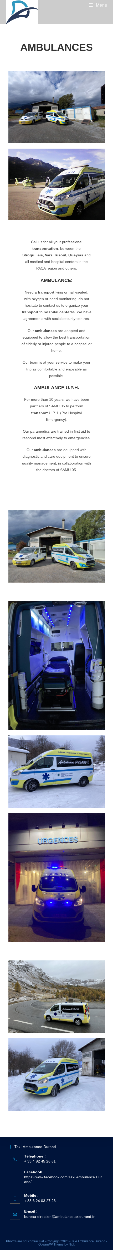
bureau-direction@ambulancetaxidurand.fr (59, 1216)
